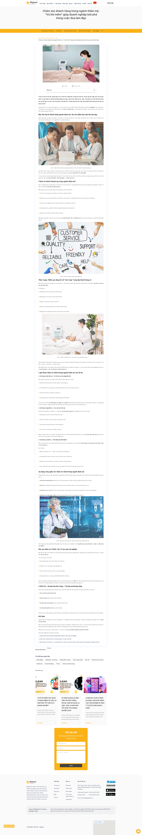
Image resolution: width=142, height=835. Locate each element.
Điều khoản (77, 3)
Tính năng (42, 3)
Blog (70, 3)
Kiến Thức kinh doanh (84, 30)
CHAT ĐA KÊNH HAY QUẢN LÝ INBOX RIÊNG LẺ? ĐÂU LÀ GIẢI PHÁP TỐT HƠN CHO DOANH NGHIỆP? (46, 701)
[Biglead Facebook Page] (110, 787)
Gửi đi (71, 765)
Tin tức (58, 663)
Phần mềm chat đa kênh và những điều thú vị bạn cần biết (55, 639)
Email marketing (49, 663)
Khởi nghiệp (96, 30)
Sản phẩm (50, 3)
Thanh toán (69, 788)
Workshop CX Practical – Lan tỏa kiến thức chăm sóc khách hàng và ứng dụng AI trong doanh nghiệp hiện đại (69, 642)
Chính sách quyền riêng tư (70, 795)
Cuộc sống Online (78, 660)
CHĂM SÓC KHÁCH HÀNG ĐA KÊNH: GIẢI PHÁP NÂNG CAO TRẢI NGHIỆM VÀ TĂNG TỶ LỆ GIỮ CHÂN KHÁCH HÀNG (95, 703)
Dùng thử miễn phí (9, 826)
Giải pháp (58, 3)
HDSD (84, 3)
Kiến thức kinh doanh (49, 38)
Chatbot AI (59, 30)
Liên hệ (89, 3)
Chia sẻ (49, 648)
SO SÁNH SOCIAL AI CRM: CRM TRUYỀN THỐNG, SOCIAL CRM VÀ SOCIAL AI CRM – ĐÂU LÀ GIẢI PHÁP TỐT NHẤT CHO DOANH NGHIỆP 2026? (70, 704)
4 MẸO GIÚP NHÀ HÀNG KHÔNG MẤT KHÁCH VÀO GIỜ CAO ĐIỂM (58, 636)
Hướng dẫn (69, 799)
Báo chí (87, 660)
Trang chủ (56, 785)
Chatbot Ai (39, 663)
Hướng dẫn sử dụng (65, 660)
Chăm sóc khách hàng (70, 30)
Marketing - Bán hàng (48, 30)
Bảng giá (65, 3)
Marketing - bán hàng (51, 660)
